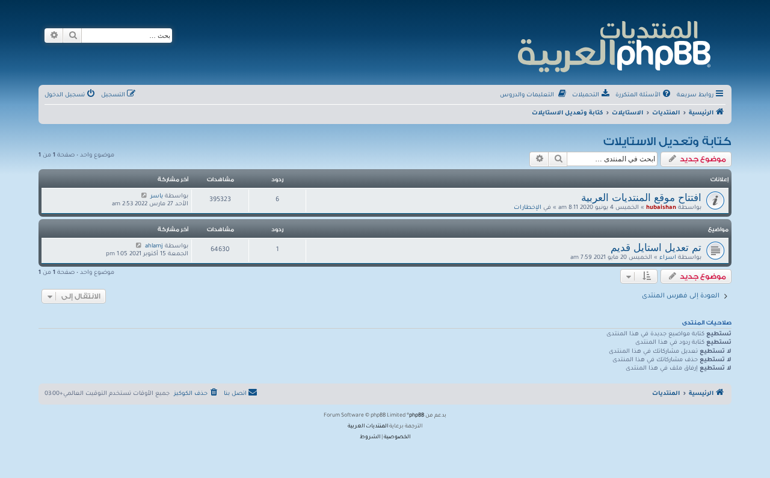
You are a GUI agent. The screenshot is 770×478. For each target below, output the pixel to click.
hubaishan (661, 208)
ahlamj (154, 246)
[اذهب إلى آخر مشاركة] (144, 196)
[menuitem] (644, 95)
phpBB (416, 416)
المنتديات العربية (368, 427)
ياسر (156, 196)
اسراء (667, 258)
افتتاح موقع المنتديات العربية (641, 197)
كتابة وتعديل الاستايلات (667, 141)
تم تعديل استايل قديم (656, 247)
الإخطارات (527, 208)
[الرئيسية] (613, 44)
